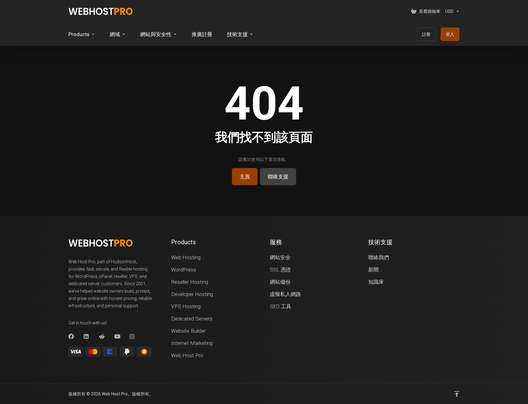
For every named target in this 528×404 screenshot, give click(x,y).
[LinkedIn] (86, 336)
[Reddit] (101, 336)
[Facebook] (71, 336)
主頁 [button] (245, 177)
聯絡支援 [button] (278, 177)
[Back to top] (456, 394)
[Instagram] (132, 336)
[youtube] (117, 336)
